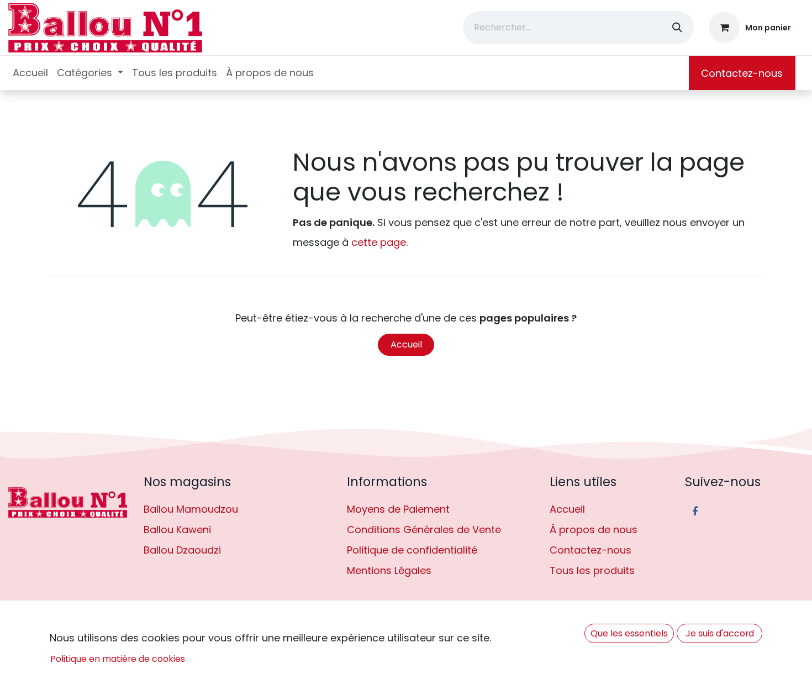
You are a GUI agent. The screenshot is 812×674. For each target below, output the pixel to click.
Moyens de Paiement (398, 509)
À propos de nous (593, 529)
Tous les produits (592, 570)
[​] (67, 502)
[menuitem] (30, 73)
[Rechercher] (677, 27)
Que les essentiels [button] (629, 633)
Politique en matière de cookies (117, 658)
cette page (378, 242)
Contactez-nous (742, 73)
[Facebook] (695, 512)
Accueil (406, 344)
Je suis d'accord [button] (720, 633)
